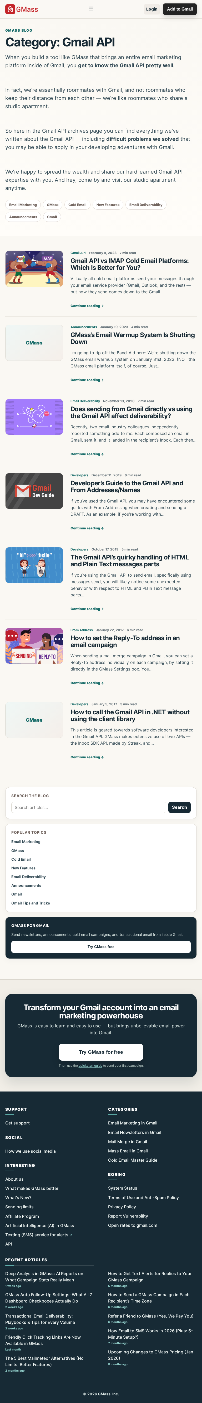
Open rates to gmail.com (132, 1225)
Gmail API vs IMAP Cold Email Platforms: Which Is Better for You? (129, 264)
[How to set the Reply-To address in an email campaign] (34, 646)
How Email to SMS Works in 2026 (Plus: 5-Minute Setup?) (150, 1336)
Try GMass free (101, 947)
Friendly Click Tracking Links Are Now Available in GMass (43, 1342)
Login (152, 9)
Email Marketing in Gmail (132, 1123)
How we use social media (30, 1151)
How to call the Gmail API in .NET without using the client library (129, 715)
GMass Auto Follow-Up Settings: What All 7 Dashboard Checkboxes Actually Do (48, 1300)
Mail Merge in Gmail (127, 1141)
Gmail (52, 217)
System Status (122, 1188)
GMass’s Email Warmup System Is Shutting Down (132, 338)
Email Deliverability (146, 205)
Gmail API (78, 253)
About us (14, 1179)
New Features (108, 205)
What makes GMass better (31, 1188)
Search (179, 807)
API (8, 1244)
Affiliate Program (22, 1216)
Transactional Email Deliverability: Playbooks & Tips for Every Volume (40, 1321)
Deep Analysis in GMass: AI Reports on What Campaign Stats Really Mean (44, 1279)
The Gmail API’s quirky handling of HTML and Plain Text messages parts (129, 560)
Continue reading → (87, 306)
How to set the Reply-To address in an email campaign (125, 641)
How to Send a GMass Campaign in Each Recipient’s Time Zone (149, 1300)
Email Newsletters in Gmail (134, 1132)
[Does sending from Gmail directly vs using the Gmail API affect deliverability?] (34, 417)
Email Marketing (23, 205)
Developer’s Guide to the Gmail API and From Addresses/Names (126, 486)
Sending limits (19, 1206)
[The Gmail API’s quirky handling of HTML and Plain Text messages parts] (34, 565)
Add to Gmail (180, 9)
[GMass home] (21, 9)
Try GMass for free (101, 1052)
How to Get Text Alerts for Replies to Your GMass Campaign (150, 1279)
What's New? (18, 1197)
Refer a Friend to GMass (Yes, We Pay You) (151, 1318)
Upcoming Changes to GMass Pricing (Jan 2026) (150, 1357)
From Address (81, 630)
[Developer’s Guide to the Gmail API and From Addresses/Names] (34, 491)
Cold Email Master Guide (132, 1160)
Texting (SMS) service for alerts (36, 1234)
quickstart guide (90, 1065)
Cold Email (77, 205)
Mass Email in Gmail (128, 1150)
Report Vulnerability (128, 1216)
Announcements (23, 217)
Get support (17, 1123)
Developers (79, 475)
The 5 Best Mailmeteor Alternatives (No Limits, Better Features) (44, 1364)
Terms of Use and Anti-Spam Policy (143, 1197)
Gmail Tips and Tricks (30, 903)
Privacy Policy (122, 1206)
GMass (52, 205)
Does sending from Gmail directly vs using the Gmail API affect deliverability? (131, 412)
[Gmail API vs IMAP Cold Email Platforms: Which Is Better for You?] (34, 269)
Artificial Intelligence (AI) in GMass (39, 1225)
